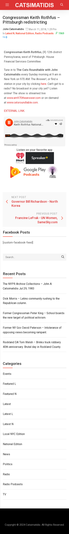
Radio (6, 474)
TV (4, 494)
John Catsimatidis (13, 29)
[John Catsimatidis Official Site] (34, 5)
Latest (7, 404)
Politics (7, 464)
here (43, 84)
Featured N (9, 394)
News (6, 454)
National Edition (25, 33)
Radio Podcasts (44, 33)
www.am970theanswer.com (24, 98)
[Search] (62, 257)
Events (7, 374)
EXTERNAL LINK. (14, 111)
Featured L (9, 383)
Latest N (10, 33)
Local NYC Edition (14, 434)
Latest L (8, 414)
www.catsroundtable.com (22, 102)
